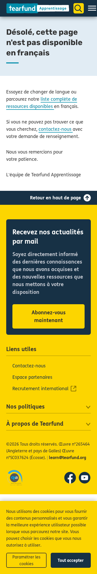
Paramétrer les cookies (26, 560)
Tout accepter (71, 560)
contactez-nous (56, 129)
